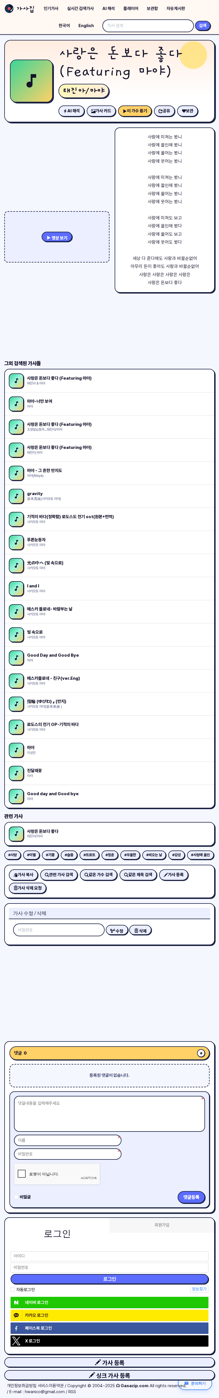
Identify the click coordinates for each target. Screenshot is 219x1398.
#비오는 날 (154, 855)
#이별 (31, 855)
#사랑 (12, 855)
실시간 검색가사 (80, 8)
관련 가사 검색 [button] (61, 874)
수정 (119, 931)
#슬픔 (69, 855)
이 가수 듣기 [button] (137, 110)
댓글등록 (191, 1197)
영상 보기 (59, 238)
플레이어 (130, 8)
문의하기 (198, 1383)
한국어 (64, 25)
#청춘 (110, 855)
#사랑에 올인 (200, 855)
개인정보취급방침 (21, 1385)
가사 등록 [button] (112, 1362)
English (86, 25)
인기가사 (51, 8)
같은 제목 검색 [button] (140, 874)
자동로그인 (25, 1289)
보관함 (152, 8)
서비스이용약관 (51, 1385)
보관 (189, 110)
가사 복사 (25, 874)
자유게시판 (176, 8)
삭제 (142, 931)
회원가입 (162, 1225)
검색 (202, 25)
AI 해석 (108, 8)
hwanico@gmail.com (45, 1391)
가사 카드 (103, 110)
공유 (166, 110)
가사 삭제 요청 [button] (30, 888)
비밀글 (25, 1197)
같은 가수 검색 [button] (101, 874)
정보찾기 (199, 1289)
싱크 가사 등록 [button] (112, 1375)
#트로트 (89, 855)
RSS (72, 1391)
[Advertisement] (109, 991)
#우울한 (130, 855)
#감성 (176, 855)
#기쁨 (50, 855)
